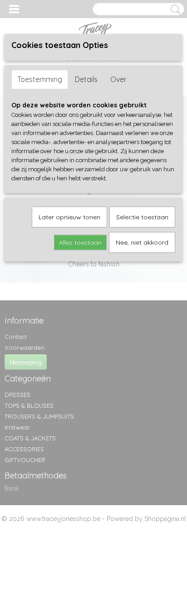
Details (86, 79)
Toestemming (39, 79)
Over (118, 79)
